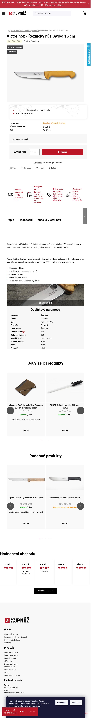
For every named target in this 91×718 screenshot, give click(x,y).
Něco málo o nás (11, 634)
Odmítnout (61, 702)
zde (38, 706)
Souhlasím (76, 702)
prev (10, 410)
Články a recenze (11, 655)
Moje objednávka (11, 652)
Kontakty (7, 643)
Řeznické (44, 315)
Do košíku (62, 152)
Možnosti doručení (20, 139)
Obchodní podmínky (12, 675)
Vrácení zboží (9, 667)
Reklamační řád (10, 670)
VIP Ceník (8, 661)
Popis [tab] (10, 220)
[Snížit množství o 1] (32, 152)
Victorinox (35, 41)
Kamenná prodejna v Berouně (15, 637)
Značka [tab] (49, 220)
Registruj (38, 162)
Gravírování (45, 302)
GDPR (6, 672)
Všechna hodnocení (45, 591)
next (80, 410)
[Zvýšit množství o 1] (37, 152)
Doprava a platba (10, 664)
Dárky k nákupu (10, 658)
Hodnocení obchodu (12, 640)
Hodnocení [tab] (26, 220)
